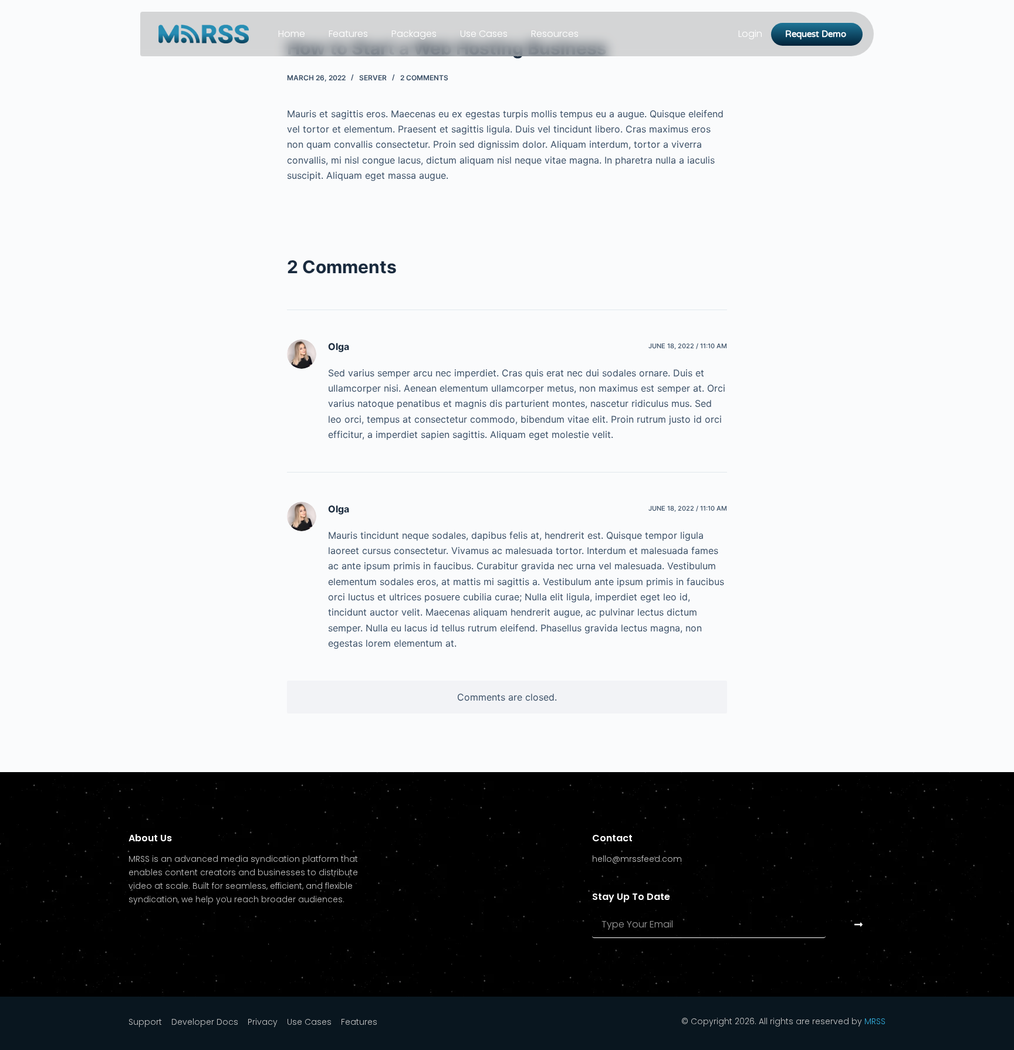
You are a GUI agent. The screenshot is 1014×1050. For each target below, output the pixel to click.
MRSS (874, 1021)
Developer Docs (204, 1022)
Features (348, 33)
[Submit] (858, 924)
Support (145, 1022)
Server (373, 77)
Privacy (263, 1022)
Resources (555, 33)
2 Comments (424, 77)
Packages (414, 33)
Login (750, 33)
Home (291, 33)
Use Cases (484, 33)
